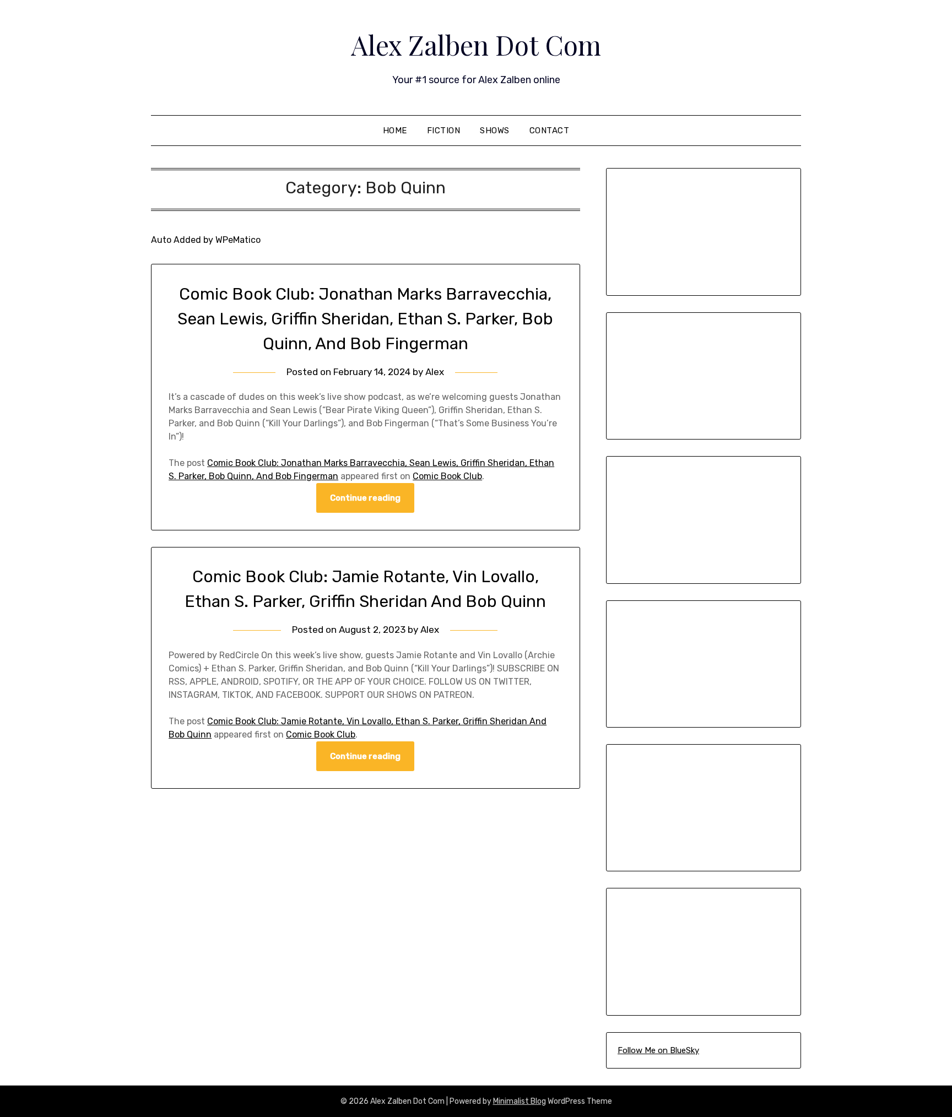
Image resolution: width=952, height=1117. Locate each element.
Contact (549, 130)
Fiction (444, 130)
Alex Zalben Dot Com (476, 44)
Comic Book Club (447, 476)
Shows (495, 130)
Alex (434, 371)
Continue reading (365, 498)
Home (395, 130)
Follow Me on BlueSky (658, 1050)
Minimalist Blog (519, 1101)
